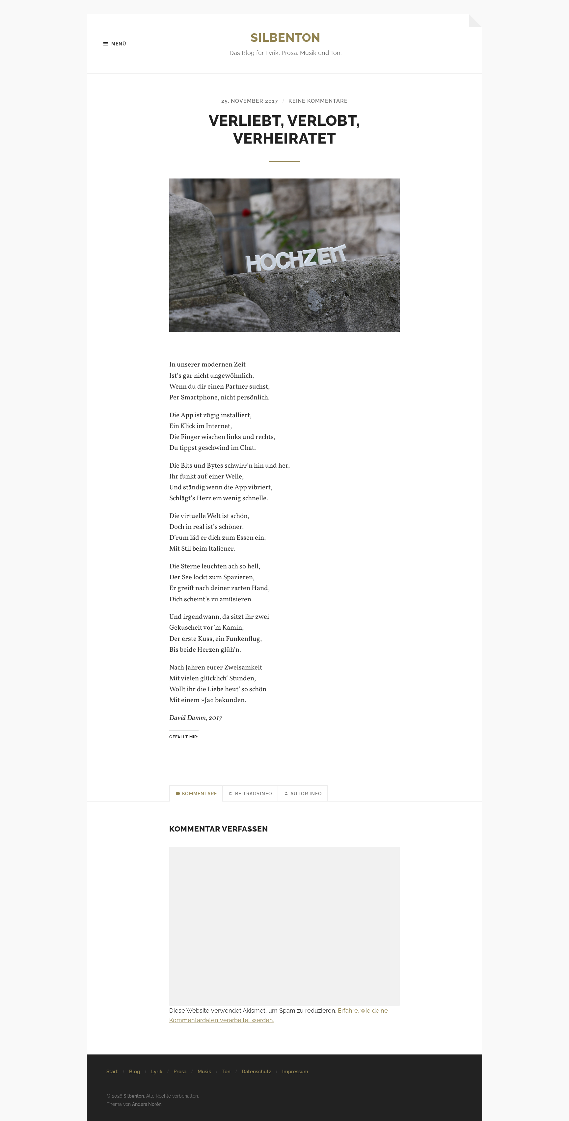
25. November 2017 (249, 101)
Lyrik (156, 1072)
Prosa (180, 1072)
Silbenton (285, 37)
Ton (226, 1072)
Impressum (295, 1072)
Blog (134, 1072)
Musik (204, 1072)
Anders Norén (146, 1104)
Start (112, 1072)
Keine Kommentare (318, 101)
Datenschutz (256, 1072)
